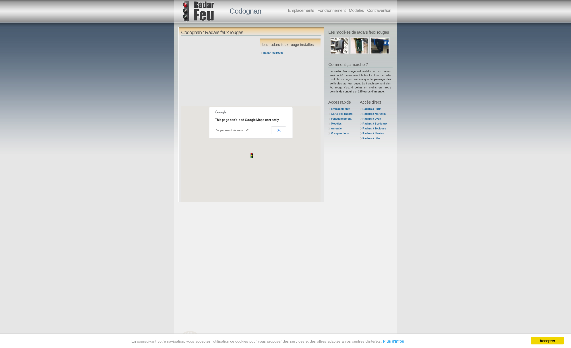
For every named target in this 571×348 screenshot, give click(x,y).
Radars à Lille (371, 138)
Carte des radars (342, 113)
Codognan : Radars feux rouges (212, 32)
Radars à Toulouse (374, 128)
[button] (251, 155)
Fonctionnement (331, 10)
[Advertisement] (219, 71)
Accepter (547, 340)
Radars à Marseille (374, 113)
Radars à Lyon (371, 118)
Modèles (356, 10)
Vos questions (340, 133)
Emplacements (301, 10)
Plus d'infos (393, 341)
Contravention (379, 10)
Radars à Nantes (373, 133)
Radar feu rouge (273, 52)
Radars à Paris (371, 109)
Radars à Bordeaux (374, 123)
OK (279, 130)
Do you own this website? (231, 130)
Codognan (245, 11)
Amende (336, 128)
